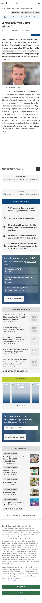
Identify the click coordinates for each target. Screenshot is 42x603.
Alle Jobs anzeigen (13, 298)
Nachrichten (11, 8)
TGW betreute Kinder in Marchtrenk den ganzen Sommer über (21, 209)
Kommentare (27, 13)
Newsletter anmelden (14, 437)
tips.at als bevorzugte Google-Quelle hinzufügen (22, 17)
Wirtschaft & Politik (27, 8)
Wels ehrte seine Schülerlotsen (21, 218)
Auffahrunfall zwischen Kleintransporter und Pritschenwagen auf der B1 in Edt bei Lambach (23, 246)
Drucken (16, 13)
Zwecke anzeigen (21, 599)
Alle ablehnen (21, 593)
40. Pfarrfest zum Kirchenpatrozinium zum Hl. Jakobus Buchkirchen (23, 236)
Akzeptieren (21, 587)
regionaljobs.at (30, 262)
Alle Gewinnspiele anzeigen (15, 371)
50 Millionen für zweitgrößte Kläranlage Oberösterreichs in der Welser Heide (22, 227)
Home (3, 8)
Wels (17, 8)
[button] (2, 3)
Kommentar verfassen (12, 169)
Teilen (37, 13)
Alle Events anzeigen (12, 509)
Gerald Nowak (16, 31)
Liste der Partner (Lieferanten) (11, 581)
